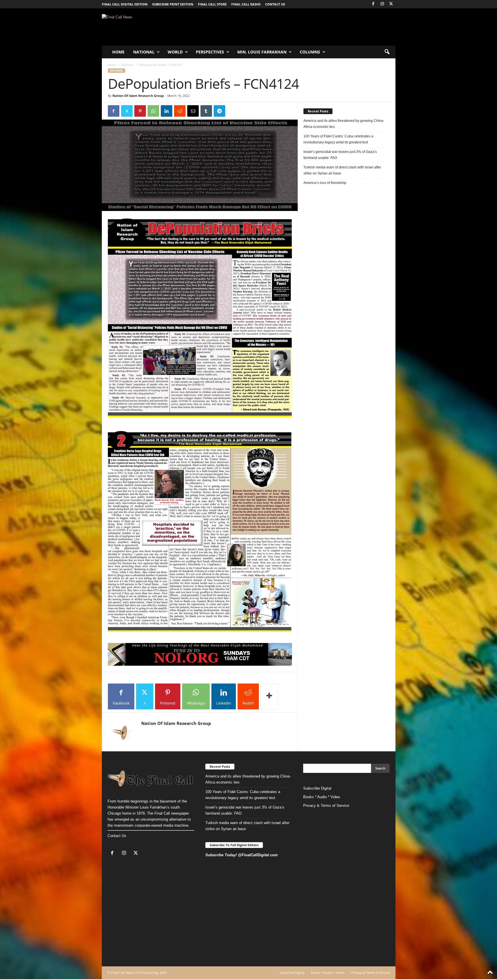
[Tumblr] (206, 111)
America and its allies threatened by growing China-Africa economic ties (343, 124)
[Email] (193, 111)
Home (118, 52)
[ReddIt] (180, 111)
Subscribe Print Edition (172, 4)
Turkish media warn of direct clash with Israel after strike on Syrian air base (342, 170)
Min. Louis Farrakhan (261, 52)
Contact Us (117, 836)
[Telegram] (219, 111)
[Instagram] (382, 4)
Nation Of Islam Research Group (138, 95)
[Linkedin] (166, 111)
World (175, 52)
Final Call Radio (246, 4)
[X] (391, 4)
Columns (310, 52)
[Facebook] (373, 4)
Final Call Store (212, 4)
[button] (387, 52)
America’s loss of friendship (324, 183)
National (143, 52)
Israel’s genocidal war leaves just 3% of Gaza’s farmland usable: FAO (340, 155)
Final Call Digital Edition (125, 4)
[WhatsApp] (153, 111)
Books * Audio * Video (321, 797)
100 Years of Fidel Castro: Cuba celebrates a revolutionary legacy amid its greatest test (338, 139)
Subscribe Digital (317, 788)
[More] (269, 696)
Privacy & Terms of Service (326, 805)
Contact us (275, 4)
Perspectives (210, 52)
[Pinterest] (140, 111)
